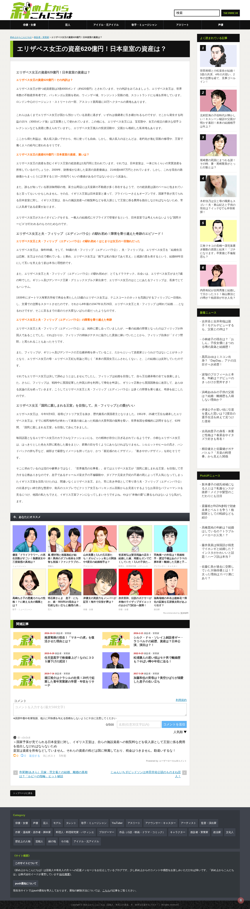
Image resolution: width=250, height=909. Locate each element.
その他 (65, 841)
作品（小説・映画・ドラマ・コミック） (142, 832)
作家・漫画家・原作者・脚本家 (33, 832)
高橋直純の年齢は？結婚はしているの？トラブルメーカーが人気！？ (218, 531)
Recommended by (171, 613)
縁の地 (52, 841)
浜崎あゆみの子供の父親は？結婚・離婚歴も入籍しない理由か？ (218, 395)
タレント (71, 823)
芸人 (67, 24)
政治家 (217, 832)
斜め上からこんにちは (21, 37)
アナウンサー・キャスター (160, 823)
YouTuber (117, 823)
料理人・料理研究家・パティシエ (75, 832)
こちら (106, 890)
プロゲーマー (106, 832)
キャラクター (177, 832)
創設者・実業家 (41, 37)
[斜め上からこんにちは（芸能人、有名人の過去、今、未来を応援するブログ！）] (41, 11)
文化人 (230, 832)
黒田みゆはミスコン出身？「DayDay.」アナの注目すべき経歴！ (219, 360)
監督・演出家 (208, 823)
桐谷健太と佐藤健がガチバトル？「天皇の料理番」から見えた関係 (218, 452)
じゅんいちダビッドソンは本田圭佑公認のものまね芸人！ (146, 774)
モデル (57, 823)
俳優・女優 (29, 24)
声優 (220, 24)
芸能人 (39, 841)
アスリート (182, 24)
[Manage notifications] (241, 900)
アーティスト (188, 823)
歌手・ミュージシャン (144, 24)
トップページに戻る (22, 793)
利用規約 (181, 700)
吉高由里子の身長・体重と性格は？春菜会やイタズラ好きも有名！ (218, 434)
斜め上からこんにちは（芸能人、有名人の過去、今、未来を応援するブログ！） (122, 905)
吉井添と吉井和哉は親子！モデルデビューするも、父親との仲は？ (218, 325)
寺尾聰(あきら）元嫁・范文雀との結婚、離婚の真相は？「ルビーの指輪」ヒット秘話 (53, 774)
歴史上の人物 (22, 841)
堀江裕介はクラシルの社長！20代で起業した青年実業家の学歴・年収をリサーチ (70, 681)
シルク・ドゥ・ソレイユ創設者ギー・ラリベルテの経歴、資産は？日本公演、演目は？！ (158, 641)
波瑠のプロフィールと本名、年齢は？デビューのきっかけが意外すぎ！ (218, 378)
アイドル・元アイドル (106, 24)
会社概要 (65, 874)
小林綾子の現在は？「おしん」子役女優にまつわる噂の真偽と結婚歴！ (218, 342)
